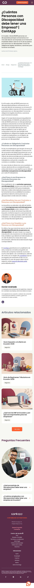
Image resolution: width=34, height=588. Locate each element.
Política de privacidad (17, 543)
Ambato (17, 560)
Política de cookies (17, 545)
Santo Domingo (17, 564)
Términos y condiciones (17, 539)
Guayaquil (17, 556)
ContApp (6, 248)
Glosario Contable (17, 537)
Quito (17, 553)
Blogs (7, 65)
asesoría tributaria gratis (19, 261)
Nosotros (17, 546)
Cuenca (17, 558)
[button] (32, 2)
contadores (23, 256)
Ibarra (17, 562)
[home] (7, 2)
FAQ (17, 535)
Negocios (13, 65)
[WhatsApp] (28, 582)
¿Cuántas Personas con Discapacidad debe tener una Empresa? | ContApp (25, 64)
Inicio (3, 65)
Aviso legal (17, 541)
